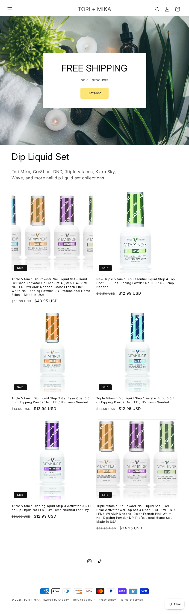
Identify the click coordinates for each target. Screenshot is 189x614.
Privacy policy (106, 599)
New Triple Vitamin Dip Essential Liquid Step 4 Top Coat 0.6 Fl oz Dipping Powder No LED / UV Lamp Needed (135, 283)
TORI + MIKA (32, 599)
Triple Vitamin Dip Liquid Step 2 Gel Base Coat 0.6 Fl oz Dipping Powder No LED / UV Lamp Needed (51, 400)
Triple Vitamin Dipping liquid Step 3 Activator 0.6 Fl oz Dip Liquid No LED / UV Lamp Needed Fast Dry (51, 508)
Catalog (95, 93)
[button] (10, 9)
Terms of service (132, 599)
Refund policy (82, 599)
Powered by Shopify (55, 599)
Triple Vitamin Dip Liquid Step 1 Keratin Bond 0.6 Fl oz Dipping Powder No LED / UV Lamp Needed (135, 400)
